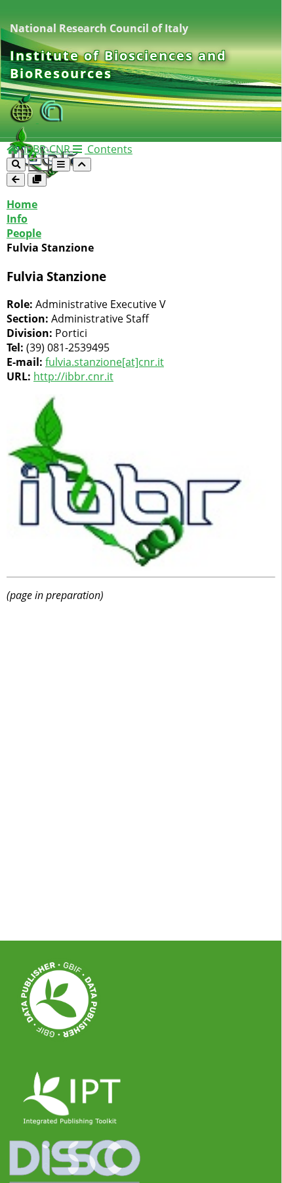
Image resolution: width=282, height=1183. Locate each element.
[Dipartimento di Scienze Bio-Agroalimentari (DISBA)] (24, 119)
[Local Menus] (37, 180)
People (24, 233)
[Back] (16, 180)
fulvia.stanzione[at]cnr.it (104, 362)
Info (17, 219)
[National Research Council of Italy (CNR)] (52, 119)
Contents (108, 149)
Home (22, 204)
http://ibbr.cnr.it (73, 376)
